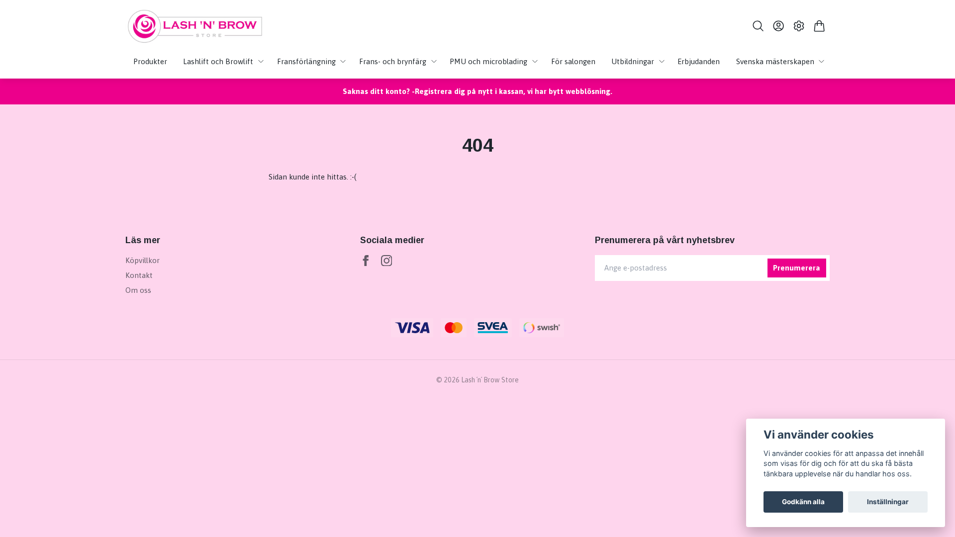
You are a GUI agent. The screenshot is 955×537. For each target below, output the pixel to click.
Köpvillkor (142, 260)
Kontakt (139, 275)
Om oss (138, 290)
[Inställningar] (799, 25)
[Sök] (758, 25)
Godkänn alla (803, 502)
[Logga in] (778, 25)
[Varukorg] (819, 25)
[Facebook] (366, 261)
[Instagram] (386, 261)
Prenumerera (796, 268)
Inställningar (888, 502)
